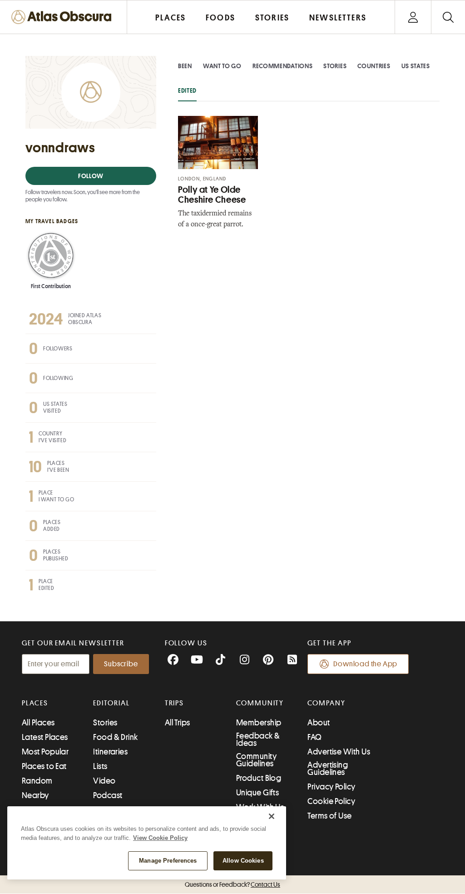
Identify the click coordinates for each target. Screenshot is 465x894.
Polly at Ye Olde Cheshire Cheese (212, 195)
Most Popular (45, 751)
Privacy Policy (331, 786)
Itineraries (110, 751)
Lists (100, 766)
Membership (259, 722)
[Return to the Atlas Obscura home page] (63, 17)
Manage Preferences (168, 860)
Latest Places (45, 737)
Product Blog (258, 778)
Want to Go (222, 66)
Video (104, 780)
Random (37, 780)
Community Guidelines (256, 760)
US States (415, 66)
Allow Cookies (243, 860)
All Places (38, 722)
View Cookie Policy (160, 837)
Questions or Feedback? (232, 884)
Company (326, 703)
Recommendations (282, 66)
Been (185, 66)
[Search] (448, 17)
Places (35, 703)
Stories (334, 66)
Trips (174, 703)
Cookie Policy (331, 801)
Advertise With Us (338, 751)
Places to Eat (44, 766)
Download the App (365, 664)
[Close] (272, 816)
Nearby (35, 795)
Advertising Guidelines (327, 768)
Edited (187, 90)
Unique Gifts (257, 792)
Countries (373, 66)
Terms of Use (329, 815)
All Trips (177, 722)
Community (260, 703)
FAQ (314, 737)
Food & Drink (115, 737)
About (318, 722)
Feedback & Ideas (258, 739)
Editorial (111, 703)
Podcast (107, 795)
